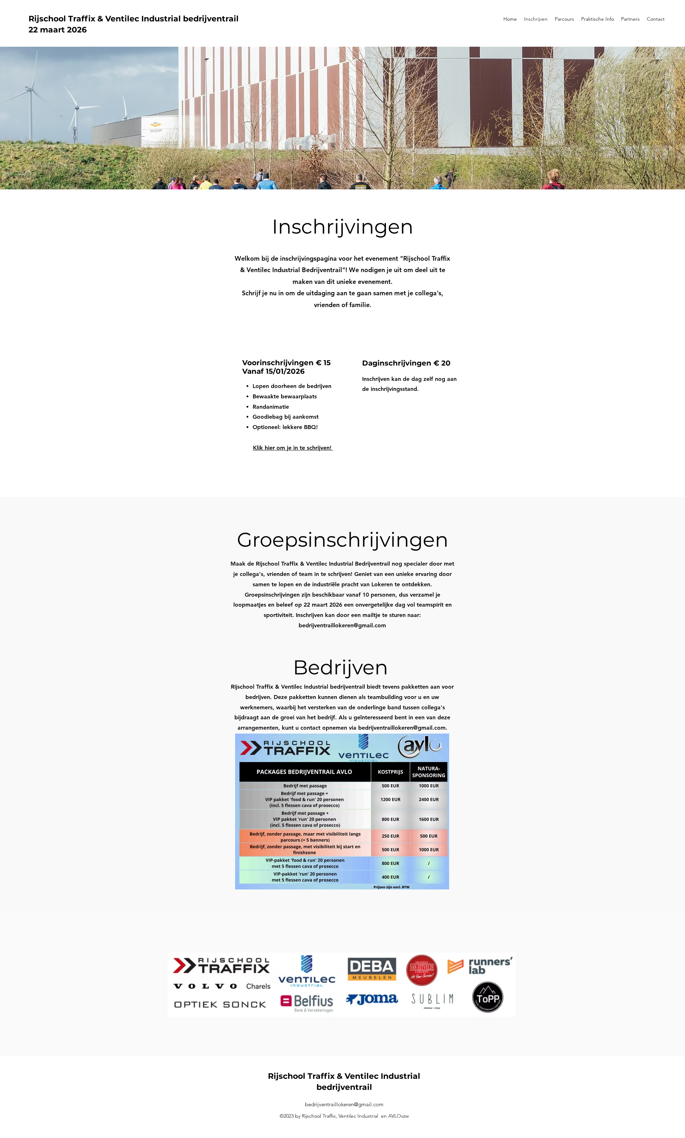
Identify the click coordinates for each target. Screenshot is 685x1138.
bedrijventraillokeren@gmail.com (342, 625)
